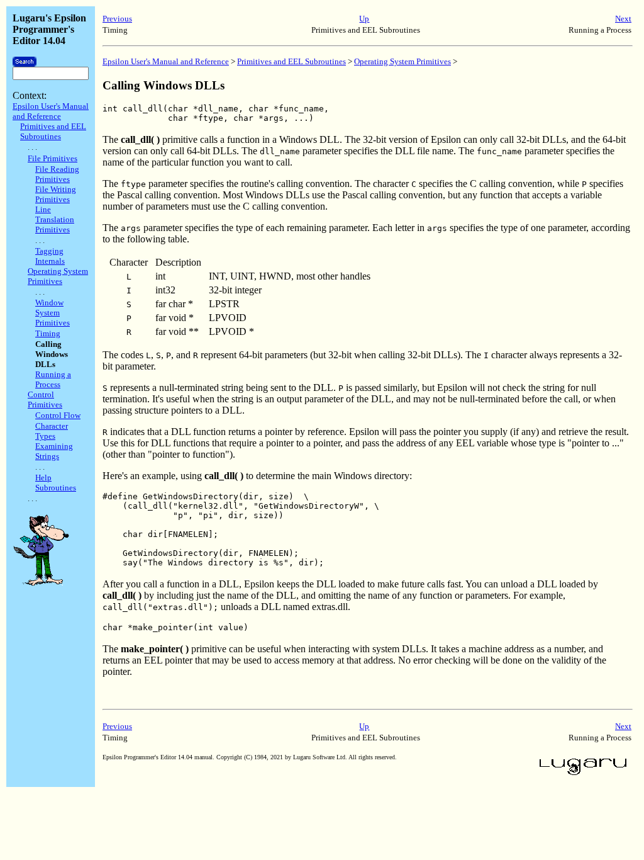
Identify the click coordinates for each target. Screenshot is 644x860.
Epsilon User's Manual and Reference (51, 111)
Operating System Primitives (58, 276)
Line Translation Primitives (54, 219)
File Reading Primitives (57, 174)
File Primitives (52, 158)
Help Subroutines (55, 482)
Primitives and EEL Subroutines (53, 131)
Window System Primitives (52, 312)
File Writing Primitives (55, 194)
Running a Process (53, 379)
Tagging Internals (50, 256)
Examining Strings (54, 451)
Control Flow (57, 415)
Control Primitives (45, 399)
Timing (47, 333)
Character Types (51, 431)
